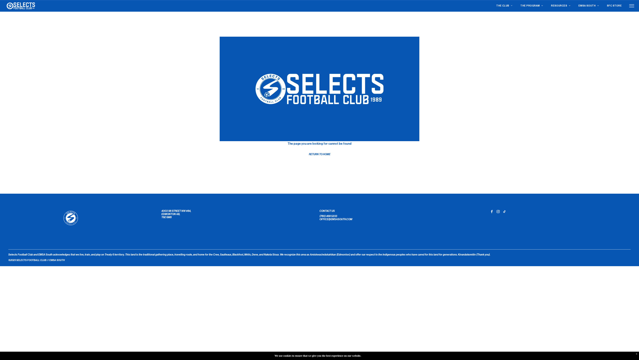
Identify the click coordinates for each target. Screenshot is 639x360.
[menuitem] (504, 6)
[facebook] (492, 212)
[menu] (631, 6)
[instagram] (498, 212)
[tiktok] (504, 212)
